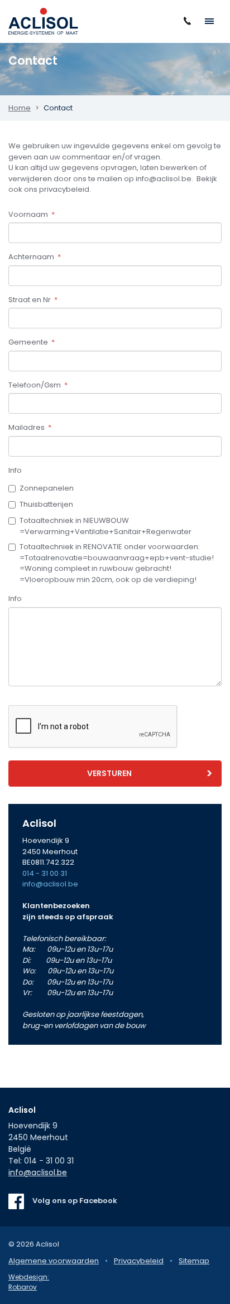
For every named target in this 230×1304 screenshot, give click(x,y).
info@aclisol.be (50, 884)
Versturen (109, 773)
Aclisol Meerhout (43, 21)
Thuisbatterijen (46, 504)
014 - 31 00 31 (44, 873)
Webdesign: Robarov (28, 1282)
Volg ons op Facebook (74, 1200)
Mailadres (29, 427)
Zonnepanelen (47, 488)
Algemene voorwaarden (53, 1260)
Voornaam (31, 214)
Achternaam (34, 256)
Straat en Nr (33, 299)
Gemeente (31, 342)
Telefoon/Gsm (38, 385)
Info (15, 470)
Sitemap (194, 1260)
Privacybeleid (139, 1260)
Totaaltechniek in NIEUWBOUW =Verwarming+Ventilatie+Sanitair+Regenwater (105, 526)
